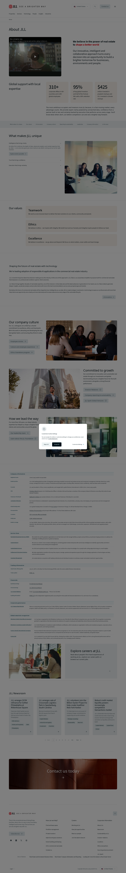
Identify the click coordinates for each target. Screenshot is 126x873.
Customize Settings (78, 444)
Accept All (56, 444)
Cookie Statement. (53, 439)
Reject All (46, 444)
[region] (63, 436)
